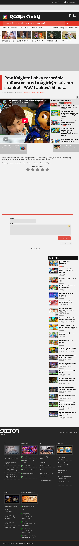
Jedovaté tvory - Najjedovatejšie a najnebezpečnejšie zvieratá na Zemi (27, 515)
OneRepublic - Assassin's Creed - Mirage (11, 510)
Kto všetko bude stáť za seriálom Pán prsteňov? (11, 457)
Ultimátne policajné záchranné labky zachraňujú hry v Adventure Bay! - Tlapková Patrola (69, 132)
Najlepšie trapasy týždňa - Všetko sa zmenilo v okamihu (47, 474)
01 (62, 243)
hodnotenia (54, 104)
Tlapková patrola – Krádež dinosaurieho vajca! (67, 349)
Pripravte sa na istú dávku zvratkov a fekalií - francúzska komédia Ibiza (12, 469)
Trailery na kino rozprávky (66, 297)
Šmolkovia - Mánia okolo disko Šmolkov (67, 286)
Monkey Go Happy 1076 (28, 469)
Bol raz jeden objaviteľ (65, 359)
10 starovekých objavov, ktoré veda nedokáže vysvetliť (28, 507)
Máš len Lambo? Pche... (46, 466)
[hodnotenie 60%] (37, 169)
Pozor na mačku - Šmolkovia (64, 262)
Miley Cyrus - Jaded (10, 527)
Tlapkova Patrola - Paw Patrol (34, 93)
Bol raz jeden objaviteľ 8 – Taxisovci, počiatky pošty (67, 388)
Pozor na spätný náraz (46, 480)
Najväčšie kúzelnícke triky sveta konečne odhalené (29, 536)
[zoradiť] (70, 243)
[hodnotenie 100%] (47, 169)
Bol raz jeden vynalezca (65, 417)
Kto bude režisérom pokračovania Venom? (11, 463)
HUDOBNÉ (30, 23)
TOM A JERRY (23, 28)
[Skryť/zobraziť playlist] (77, 97)
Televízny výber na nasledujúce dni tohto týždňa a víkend (11, 476)
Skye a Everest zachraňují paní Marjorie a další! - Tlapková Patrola (69, 122)
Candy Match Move (27, 477)
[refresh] (66, 243)
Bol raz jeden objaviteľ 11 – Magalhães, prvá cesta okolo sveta (67, 380)
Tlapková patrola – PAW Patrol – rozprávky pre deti (68, 326)
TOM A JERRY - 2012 (67, 40)
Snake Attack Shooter (28, 466)
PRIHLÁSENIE (71, 2)
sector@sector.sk (29, 543)
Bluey (60, 282)
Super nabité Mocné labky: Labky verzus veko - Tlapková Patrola (69, 141)
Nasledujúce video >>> (69, 147)
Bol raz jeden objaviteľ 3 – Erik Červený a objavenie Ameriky (67, 404)
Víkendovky (43, 462)
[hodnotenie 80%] (42, 169)
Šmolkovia (62, 265)
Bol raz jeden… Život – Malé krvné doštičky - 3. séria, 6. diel (66, 310)
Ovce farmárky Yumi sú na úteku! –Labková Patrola (67, 318)
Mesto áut (62, 274)
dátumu (61, 103)
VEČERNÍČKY (33, 28)
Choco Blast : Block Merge (29, 473)
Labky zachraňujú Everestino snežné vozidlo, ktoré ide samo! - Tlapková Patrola (69, 113)
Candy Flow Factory (27, 457)
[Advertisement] (39, 57)
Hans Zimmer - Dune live (11, 506)
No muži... (42, 469)
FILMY (40, 28)
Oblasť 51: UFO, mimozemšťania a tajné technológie (28, 523)
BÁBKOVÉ (41, 23)
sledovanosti (68, 103)
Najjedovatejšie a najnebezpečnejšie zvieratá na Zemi (27, 530)
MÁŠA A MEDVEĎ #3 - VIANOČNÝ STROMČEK (8, 41)
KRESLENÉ (9, 23)
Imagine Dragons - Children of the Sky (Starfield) (10, 516)
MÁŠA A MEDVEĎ (12, 28)
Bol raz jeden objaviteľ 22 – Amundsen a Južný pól (67, 356)
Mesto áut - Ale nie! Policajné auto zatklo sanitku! (66, 270)
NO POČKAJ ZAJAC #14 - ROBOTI (38, 41)
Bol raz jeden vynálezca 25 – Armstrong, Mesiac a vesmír (67, 413)
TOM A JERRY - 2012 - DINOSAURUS (22, 41)
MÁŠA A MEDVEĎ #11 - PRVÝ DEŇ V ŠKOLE (53, 41)
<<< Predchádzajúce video (10, 148)
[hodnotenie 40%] (32, 169)
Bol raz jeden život (64, 304)
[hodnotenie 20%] (28, 169)
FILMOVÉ (19, 23)
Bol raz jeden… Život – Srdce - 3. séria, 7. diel (66, 302)
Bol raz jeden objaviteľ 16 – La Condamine (67, 364)
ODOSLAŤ (64, 238)
